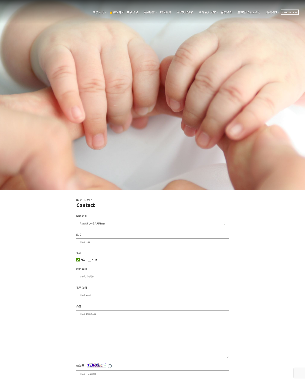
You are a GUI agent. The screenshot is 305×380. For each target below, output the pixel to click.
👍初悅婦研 (116, 12)
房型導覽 (149, 12)
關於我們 (98, 12)
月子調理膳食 (185, 12)
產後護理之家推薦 (248, 12)
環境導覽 (165, 12)
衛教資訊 (226, 12)
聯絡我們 (271, 12)
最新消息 (132, 12)
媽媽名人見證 (207, 12)
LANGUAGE (288, 12)
